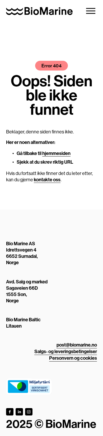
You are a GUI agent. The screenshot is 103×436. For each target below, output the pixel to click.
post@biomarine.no (77, 345)
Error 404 (51, 65)
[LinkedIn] (19, 411)
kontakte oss (47, 180)
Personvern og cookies (73, 358)
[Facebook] (9, 411)
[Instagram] (28, 411)
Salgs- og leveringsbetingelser (65, 351)
